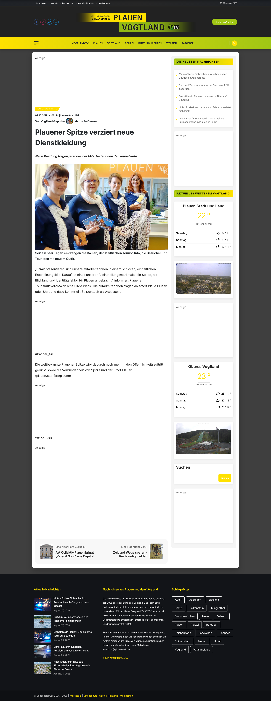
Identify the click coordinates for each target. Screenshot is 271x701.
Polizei (129, 43)
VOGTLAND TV (224, 21)
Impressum (41, 3)
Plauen (98, 43)
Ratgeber (188, 43)
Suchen (183, 467)
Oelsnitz (222, 616)
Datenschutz (68, 3)
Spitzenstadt (182, 641)
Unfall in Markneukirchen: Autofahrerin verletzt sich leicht (205, 109)
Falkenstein (197, 608)
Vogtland (113, 43)
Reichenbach (183, 633)
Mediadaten (104, 3)
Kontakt (54, 3)
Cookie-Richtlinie (86, 3)
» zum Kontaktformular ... (115, 657)
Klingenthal (218, 608)
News (205, 616)
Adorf (178, 599)
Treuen (202, 641)
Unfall (217, 641)
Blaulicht (214, 599)
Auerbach (195, 599)
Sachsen (225, 633)
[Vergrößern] (227, 266)
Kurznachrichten (150, 43)
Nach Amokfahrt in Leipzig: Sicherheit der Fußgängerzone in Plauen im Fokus (202, 120)
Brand (178, 608)
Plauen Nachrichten (47, 109)
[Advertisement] (101, 82)
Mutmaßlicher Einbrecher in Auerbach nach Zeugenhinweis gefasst (203, 76)
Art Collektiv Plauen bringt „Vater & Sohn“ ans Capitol (75, 554)
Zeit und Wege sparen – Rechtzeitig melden (130, 554)
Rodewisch (205, 633)
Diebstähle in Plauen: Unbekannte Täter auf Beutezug (203, 98)
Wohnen (171, 43)
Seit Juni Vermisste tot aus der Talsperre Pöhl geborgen (204, 87)
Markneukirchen (185, 616)
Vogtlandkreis (201, 649)
